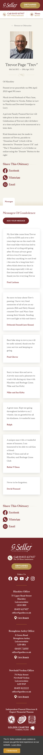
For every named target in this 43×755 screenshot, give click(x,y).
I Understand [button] (12, 751)
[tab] (9, 202)
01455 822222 (21, 688)
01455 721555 (21, 649)
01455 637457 (21, 609)
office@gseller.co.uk (21, 613)
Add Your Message (16, 221)
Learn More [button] (16, 745)
